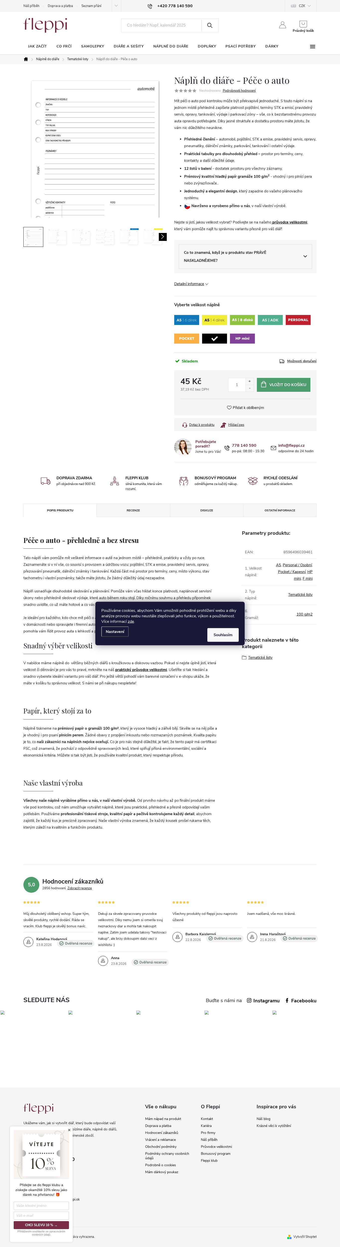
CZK (302, 6)
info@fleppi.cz (291, 445)
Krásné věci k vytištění (274, 1125)
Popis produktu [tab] (60, 510)
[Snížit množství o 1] (249, 388)
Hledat (209, 25)
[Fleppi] (38, 1109)
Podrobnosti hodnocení (239, 91)
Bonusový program (215, 1153)
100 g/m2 (304, 614)
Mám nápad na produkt (163, 1118)
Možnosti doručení (302, 361)
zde (131, 621)
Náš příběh (31, 6)
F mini (308, 578)
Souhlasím (223, 635)
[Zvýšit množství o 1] (249, 381)
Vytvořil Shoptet (305, 1237)
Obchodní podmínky (160, 1146)
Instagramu (266, 1000)
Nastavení (115, 631)
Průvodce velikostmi (216, 1146)
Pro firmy (208, 1132)
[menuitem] (37, 46)
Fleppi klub (209, 1160)
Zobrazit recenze (79, 888)
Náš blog (263, 1118)
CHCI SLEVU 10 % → (41, 1225)
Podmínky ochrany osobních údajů (167, 1155)
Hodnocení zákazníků (161, 1132)
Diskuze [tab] (206, 510)
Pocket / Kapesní (292, 571)
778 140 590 (244, 445)
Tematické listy (300, 594)
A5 (278, 565)
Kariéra (206, 1125)
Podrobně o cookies (160, 1165)
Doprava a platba (60, 6)
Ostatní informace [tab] (280, 510)
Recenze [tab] (133, 510)
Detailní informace (189, 283)
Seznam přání (91, 6)
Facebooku (304, 1000)
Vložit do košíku (287, 385)
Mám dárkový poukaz (161, 1172)
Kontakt (207, 1118)
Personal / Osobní (297, 565)
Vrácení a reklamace (160, 1139)
